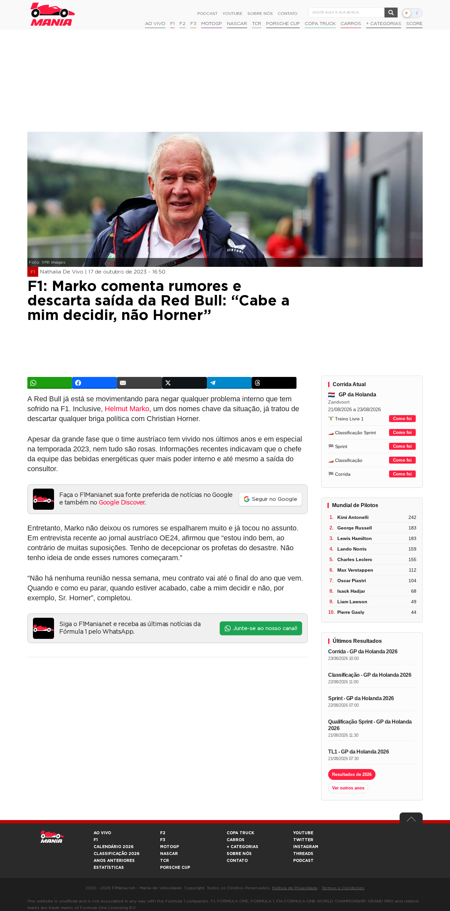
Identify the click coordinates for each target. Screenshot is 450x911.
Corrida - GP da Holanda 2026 (362, 651)
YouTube (232, 13)
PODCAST (303, 861)
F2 (182, 23)
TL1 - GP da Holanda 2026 (358, 751)
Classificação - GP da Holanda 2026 (369, 675)
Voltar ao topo (411, 820)
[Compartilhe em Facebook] (94, 383)
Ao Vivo (155, 23)
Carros (351, 23)
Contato (287, 13)
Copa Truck (320, 23)
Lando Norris (352, 549)
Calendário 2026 (113, 847)
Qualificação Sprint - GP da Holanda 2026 (370, 725)
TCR (256, 23)
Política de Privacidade (295, 888)
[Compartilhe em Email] (139, 383)
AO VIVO (102, 833)
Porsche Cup (283, 23)
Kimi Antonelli (353, 517)
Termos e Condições (343, 888)
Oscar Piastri (351, 580)
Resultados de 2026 (352, 774)
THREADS (303, 854)
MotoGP (211, 23)
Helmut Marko (127, 409)
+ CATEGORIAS (383, 23)
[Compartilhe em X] (184, 383)
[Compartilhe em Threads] (274, 383)
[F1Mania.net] (52, 14)
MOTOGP (169, 847)
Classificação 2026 (116, 854)
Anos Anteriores (114, 861)
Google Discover (122, 503)
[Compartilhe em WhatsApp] (49, 383)
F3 (193, 23)
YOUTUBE (303, 833)
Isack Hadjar (351, 591)
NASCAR (237, 23)
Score (414, 23)
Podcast (207, 13)
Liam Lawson (352, 601)
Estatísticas (109, 867)
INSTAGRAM (305, 847)
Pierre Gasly (350, 612)
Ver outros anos (348, 787)
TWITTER (303, 840)
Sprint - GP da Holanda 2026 (361, 698)
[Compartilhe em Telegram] (229, 383)
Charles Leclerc (354, 559)
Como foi (402, 418)
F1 (172, 23)
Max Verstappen (355, 570)
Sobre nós (260, 13)
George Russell (354, 527)
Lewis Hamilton (354, 538)
